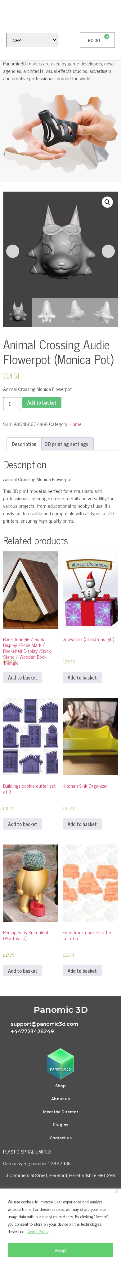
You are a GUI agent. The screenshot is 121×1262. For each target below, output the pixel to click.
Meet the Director (60, 1111)
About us (60, 1098)
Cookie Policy (37, 1231)
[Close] (116, 1191)
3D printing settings (66, 444)
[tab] (24, 443)
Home (75, 424)
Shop (60, 1085)
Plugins (60, 1125)
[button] (8, 16)
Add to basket (41, 402)
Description (24, 444)
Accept (60, 1249)
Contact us (61, 1138)
